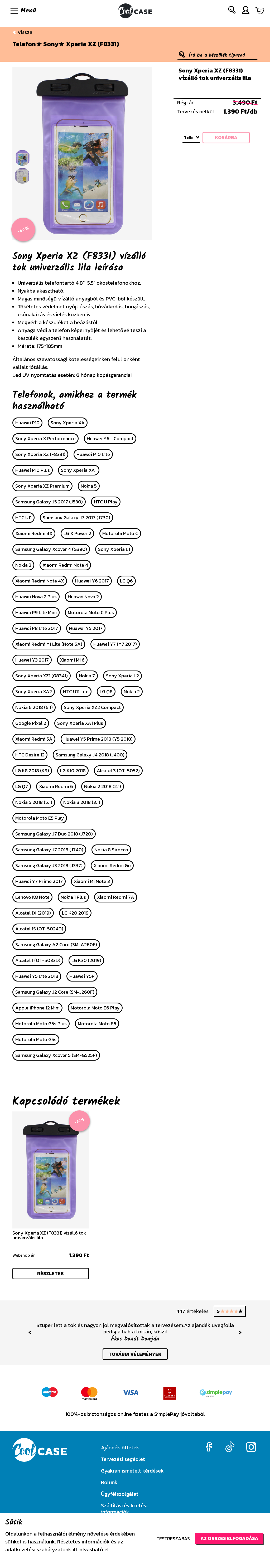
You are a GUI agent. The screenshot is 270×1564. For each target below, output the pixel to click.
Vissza (24, 32)
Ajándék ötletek (120, 1447)
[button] (232, 11)
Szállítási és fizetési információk (124, 1509)
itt (75, 1549)
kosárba (226, 137)
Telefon (24, 44)
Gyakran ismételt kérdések (132, 1471)
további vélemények (135, 1354)
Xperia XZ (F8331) (92, 44)
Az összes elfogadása (229, 1538)
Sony (51, 44)
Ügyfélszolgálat (119, 1494)
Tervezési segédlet (123, 1459)
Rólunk (109, 1482)
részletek (50, 1273)
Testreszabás (173, 1538)
